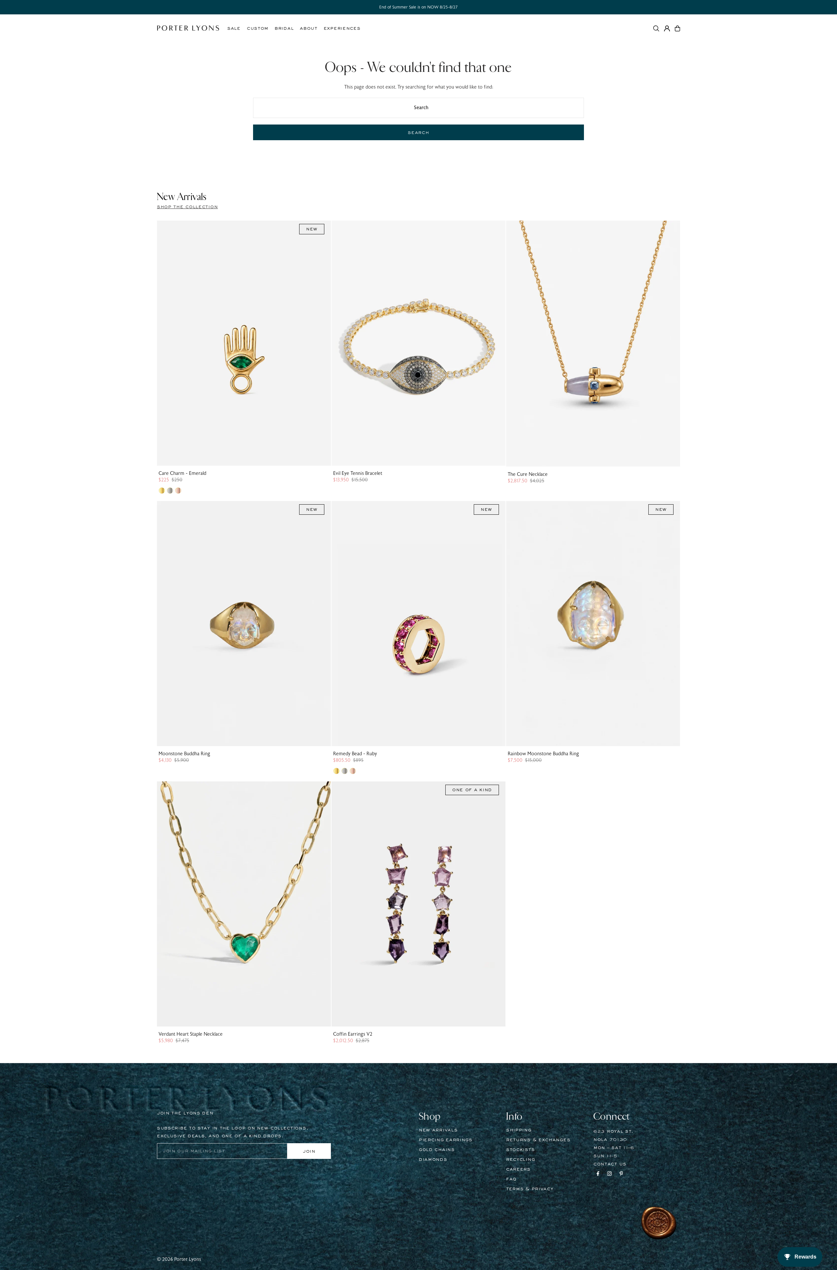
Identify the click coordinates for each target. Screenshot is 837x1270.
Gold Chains (437, 1149)
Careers (518, 1169)
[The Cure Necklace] (593, 344)
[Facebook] (598, 1174)
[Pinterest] (621, 1174)
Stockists (520, 1149)
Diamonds (433, 1159)
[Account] (667, 28)
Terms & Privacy (530, 1189)
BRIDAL (284, 28)
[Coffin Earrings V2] (418, 904)
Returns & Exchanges (538, 1140)
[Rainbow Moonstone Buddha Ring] (593, 623)
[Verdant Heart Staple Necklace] (244, 904)
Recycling (520, 1159)
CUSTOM (257, 28)
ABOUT (308, 28)
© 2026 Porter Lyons (179, 1259)
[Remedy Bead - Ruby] (418, 623)
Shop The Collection (187, 207)
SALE (234, 28)
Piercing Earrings (445, 1140)
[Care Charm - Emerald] (244, 343)
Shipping (519, 1130)
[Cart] (677, 28)
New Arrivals (438, 1130)
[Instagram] (609, 1174)
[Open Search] (656, 28)
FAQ (511, 1179)
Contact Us (609, 1164)
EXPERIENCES (342, 28)
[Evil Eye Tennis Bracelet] (418, 343)
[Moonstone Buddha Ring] (244, 623)
